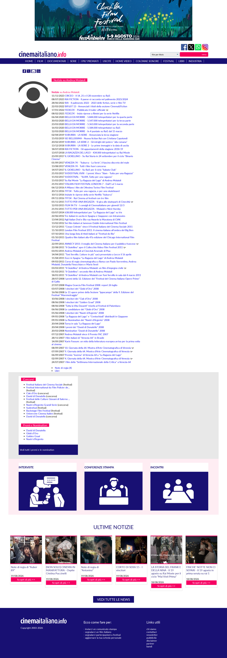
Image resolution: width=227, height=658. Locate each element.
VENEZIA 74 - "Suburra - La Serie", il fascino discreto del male (97, 162)
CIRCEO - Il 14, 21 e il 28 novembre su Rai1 (87, 95)
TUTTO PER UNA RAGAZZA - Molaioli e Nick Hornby (93, 208)
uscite (107, 61)
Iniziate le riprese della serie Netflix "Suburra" (88, 194)
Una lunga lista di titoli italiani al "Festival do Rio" (90, 233)
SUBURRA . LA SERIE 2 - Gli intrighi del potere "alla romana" (96, 141)
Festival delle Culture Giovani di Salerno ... (48, 399)
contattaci (151, 631)
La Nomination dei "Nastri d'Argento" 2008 (87, 320)
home (29, 61)
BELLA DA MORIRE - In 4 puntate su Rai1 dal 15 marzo (93, 131)
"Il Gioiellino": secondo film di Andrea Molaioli (88, 271)
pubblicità (151, 637)
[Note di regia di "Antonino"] (96, 550)
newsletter (152, 634)
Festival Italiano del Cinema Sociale (44, 384)
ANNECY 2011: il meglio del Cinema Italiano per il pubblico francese (100, 243)
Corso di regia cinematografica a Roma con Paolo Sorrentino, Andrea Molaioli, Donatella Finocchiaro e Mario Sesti (94, 263)
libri (181, 61)
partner (150, 643)
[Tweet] (191, 49)
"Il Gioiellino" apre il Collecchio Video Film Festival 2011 (94, 247)
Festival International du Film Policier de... (48, 387)
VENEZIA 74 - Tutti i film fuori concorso (85, 166)
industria (195, 61)
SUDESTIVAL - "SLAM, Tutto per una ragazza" (88, 176)
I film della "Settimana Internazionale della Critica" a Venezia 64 (98, 362)
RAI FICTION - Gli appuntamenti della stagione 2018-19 (94, 149)
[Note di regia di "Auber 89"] (26, 550)
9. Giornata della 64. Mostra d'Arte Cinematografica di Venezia (97, 351)
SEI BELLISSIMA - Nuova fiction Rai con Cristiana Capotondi (96, 138)
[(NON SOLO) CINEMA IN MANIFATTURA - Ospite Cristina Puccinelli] (61, 550)
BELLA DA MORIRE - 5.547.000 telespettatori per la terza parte (98, 120)
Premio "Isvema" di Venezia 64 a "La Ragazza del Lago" (93, 354)
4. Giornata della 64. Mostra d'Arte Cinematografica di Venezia (97, 358)
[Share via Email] (34, 71)
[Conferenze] (113, 509)
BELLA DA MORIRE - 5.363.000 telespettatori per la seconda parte (99, 124)
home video (123, 61)
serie (73, 61)
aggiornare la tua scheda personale (103, 637)
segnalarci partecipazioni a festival (103, 634)
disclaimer (151, 640)
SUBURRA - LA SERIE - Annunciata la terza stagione (91, 134)
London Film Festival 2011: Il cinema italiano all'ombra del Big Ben (99, 230)
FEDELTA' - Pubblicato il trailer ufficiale (85, 109)
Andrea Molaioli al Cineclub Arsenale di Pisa (87, 250)
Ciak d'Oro (31, 393)
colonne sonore (147, 61)
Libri (57, 370)
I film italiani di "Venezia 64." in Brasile (84, 337)
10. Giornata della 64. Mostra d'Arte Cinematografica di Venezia (98, 347)
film (40, 61)
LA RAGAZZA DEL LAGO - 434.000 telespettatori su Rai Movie (97, 152)
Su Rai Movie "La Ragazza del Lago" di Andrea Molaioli (93, 180)
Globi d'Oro (32, 433)
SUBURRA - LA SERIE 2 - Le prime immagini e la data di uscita (97, 145)
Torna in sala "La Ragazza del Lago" (83, 323)
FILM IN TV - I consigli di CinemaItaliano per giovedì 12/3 (94, 205)
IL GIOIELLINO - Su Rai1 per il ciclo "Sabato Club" (90, 169)
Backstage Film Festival (38, 410)
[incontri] (179, 509)
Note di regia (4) (63, 367)
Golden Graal (33, 436)
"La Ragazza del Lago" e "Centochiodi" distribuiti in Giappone (96, 316)
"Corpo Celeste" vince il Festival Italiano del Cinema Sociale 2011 (99, 226)
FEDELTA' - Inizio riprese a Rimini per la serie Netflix (92, 113)
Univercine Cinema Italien (39, 413)
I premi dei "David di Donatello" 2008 (84, 327)
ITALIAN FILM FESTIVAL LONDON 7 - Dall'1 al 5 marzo (94, 183)
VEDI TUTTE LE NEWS (113, 599)
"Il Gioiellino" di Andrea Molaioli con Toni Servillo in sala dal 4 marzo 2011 (103, 275)
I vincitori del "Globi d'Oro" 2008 (82, 288)
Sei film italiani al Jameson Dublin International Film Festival (96, 223)
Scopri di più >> (26, 579)
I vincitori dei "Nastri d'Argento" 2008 (84, 312)
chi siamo (151, 629)
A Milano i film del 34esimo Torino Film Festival (89, 187)
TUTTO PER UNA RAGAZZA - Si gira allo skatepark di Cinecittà (97, 201)
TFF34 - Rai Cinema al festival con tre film (87, 198)
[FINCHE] (201, 550)
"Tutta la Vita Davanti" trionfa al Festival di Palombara (92, 305)
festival (168, 61)
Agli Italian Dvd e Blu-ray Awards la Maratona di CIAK (93, 219)
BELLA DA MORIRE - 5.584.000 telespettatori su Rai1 (92, 127)
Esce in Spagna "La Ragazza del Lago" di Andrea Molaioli (94, 257)
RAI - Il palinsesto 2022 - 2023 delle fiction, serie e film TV (95, 102)
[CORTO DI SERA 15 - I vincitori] (131, 550)
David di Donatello (36, 396)
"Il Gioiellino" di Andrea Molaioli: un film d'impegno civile (94, 267)
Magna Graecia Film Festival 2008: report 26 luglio (91, 285)
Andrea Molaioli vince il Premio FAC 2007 (86, 334)
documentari (56, 61)
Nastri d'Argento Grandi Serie (41, 404)
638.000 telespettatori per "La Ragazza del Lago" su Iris (93, 212)
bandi (149, 646)
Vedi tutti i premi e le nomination (37, 449)
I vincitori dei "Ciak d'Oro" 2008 (81, 298)
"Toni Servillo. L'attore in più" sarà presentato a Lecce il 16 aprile (98, 254)
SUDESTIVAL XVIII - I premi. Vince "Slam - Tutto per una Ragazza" (99, 173)
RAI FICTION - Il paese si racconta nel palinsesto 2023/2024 (96, 99)
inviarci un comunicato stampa (101, 629)
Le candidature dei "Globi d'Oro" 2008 (84, 309)
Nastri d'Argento (34, 439)
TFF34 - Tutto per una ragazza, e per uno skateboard (92, 191)
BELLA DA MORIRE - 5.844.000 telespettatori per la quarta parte (98, 117)
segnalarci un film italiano (98, 631)
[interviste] (48, 509)
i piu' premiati (90, 61)
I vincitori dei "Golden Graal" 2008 (82, 302)
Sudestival (31, 407)
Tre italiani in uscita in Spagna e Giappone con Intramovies (95, 215)
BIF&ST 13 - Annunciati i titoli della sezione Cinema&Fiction (96, 106)
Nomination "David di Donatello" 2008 (85, 330)
